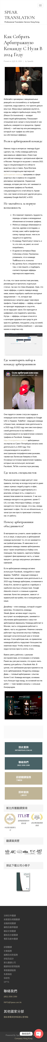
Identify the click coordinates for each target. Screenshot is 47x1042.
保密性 (7, 978)
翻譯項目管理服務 (12, 966)
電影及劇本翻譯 (11, 939)
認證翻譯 (8, 947)
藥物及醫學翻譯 (11, 927)
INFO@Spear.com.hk (13, 1002)
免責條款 (8, 974)
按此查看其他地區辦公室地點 (16, 1017)
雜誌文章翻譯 (10, 931)
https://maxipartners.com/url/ (15, 440)
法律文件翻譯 (10, 916)
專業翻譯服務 (10, 970)
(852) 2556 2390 (10, 997)
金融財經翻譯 (10, 923)
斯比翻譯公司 (10, 963)
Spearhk (30, 61)
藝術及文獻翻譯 (11, 935)
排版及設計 (9, 959)
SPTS (6, 982)
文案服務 (8, 951)
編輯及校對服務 (11, 955)
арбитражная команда (13, 174)
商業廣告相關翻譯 (12, 919)
